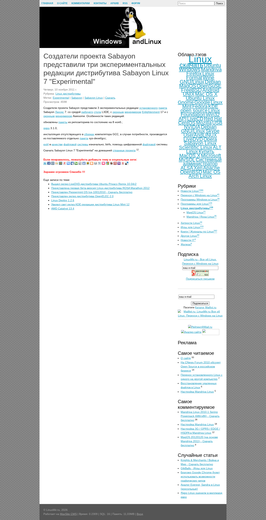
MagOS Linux (196, 212)
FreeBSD (191, 90)
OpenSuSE (209, 86)
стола (97, 112)
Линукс (59, 112)
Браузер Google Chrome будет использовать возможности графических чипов (200, 476)
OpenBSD (191, 172)
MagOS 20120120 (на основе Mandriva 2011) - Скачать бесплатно (199, 441)
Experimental (61, 97)
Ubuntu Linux (200, 98)
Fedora (200, 106)
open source (194, 110)
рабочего (87, 112)
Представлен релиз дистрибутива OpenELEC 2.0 (82, 196)
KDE (213, 106)
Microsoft (211, 155)
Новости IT (188, 240)
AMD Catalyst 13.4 (62, 208)
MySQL (187, 159)
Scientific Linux (195, 147)
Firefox (194, 73)
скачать (191, 64)
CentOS (187, 122)
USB (217, 122)
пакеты (62, 122)
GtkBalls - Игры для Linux (197, 468)
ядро (46, 128)
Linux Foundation (200, 112)
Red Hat (213, 118)
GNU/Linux (192, 82)
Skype (212, 131)
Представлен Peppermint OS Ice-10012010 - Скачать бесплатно (91, 192)
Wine (208, 78)
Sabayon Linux (94, 97)
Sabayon (76, 97)
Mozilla (204, 122)
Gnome (186, 102)
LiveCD (195, 118)
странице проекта (124, 150)
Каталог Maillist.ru (205, 307)
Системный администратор (202, 161)
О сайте (186, 358)
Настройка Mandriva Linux (197, 391)
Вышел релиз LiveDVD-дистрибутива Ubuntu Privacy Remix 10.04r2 (94, 183)
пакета (163, 107)
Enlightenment (151, 112)
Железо (186, 244)
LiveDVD (193, 139)
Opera (210, 139)
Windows (189, 69)
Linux (200, 59)
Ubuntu (212, 65)
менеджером (133, 112)
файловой (70, 144)
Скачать (110, 97)
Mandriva (211, 69)
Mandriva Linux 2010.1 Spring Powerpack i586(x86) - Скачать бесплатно (200, 416)
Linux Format (200, 76)
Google (202, 102)
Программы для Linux (196, 203)
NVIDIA (192, 127)
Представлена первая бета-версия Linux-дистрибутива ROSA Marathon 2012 (100, 188)
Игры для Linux (192, 227)
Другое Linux (190, 235)
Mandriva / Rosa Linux (202, 216)
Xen (198, 167)
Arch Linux (200, 176)
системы (82, 144)
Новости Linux (192, 191)
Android (210, 90)
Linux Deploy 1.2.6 (62, 200)
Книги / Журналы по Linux (199, 231)
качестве (57, 144)
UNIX (189, 94)
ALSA (187, 167)
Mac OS (211, 172)
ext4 (46, 144)
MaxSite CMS (68, 514)
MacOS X (189, 155)
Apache (211, 167)
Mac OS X (206, 94)
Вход (140, 514)
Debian (213, 82)
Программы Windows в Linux (200, 199)
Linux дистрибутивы (68, 93)
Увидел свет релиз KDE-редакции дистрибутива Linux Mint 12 (90, 204)
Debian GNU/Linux (199, 129)
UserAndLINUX (200, 135)
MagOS (187, 86)
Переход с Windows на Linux (200, 195)
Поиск (219, 3)
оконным (118, 112)
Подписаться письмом (200, 278)
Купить (206, 151)
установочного (148, 107)
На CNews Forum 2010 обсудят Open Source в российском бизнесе (201, 366)
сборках (89, 134)
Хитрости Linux (191, 223)
